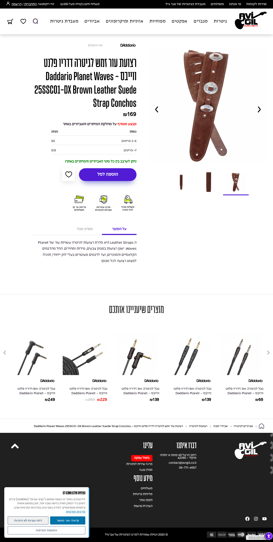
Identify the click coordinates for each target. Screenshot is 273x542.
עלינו (147, 445)
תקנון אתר (145, 500)
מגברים (201, 21)
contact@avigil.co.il (182, 463)
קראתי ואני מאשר (68, 520)
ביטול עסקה (142, 458)
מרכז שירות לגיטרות (139, 464)
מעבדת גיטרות (64, 21)
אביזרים (92, 21)
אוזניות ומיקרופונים (124, 21)
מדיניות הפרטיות (75, 511)
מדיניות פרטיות (142, 494)
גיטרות (220, 21)
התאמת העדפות (46, 530)
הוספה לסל (107, 175)
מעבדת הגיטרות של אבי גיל (186, 4)
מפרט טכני (85, 229)
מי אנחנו (235, 4)
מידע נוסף (143, 478)
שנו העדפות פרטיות (258, 537)
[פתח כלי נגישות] (268, 536)
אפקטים (179, 21)
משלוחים (217, 4)
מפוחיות (158, 21)
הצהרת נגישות (143, 506)
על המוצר (119, 229)
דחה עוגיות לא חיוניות (28, 520)
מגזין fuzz (145, 470)
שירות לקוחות (256, 4)
